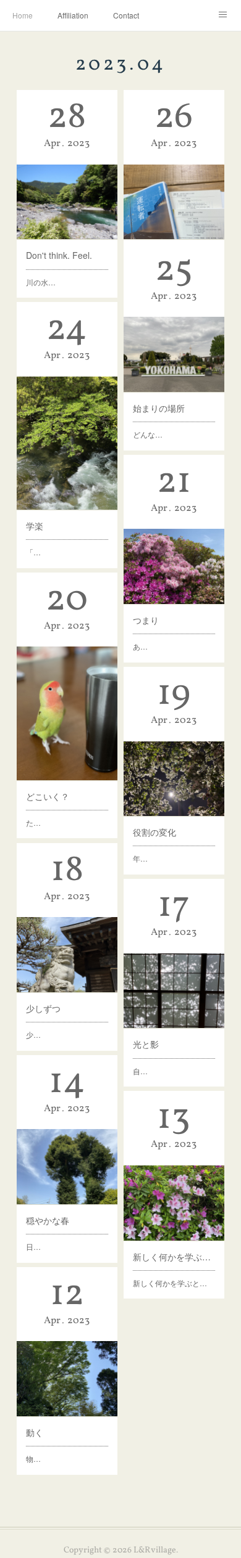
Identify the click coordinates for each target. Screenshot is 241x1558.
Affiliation (72, 15)
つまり (146, 620)
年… (140, 858)
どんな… (148, 434)
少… (33, 1034)
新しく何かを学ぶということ (173, 1256)
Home (22, 15)
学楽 (34, 526)
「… (33, 552)
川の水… (41, 282)
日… (33, 1246)
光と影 (146, 1044)
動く (34, 1432)
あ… (140, 646)
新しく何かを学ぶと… (170, 1283)
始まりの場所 (159, 408)
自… (140, 1071)
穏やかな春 (47, 1220)
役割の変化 (154, 832)
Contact (126, 15)
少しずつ (43, 1008)
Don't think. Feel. (59, 255)
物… (33, 1458)
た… (33, 822)
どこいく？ (47, 796)
